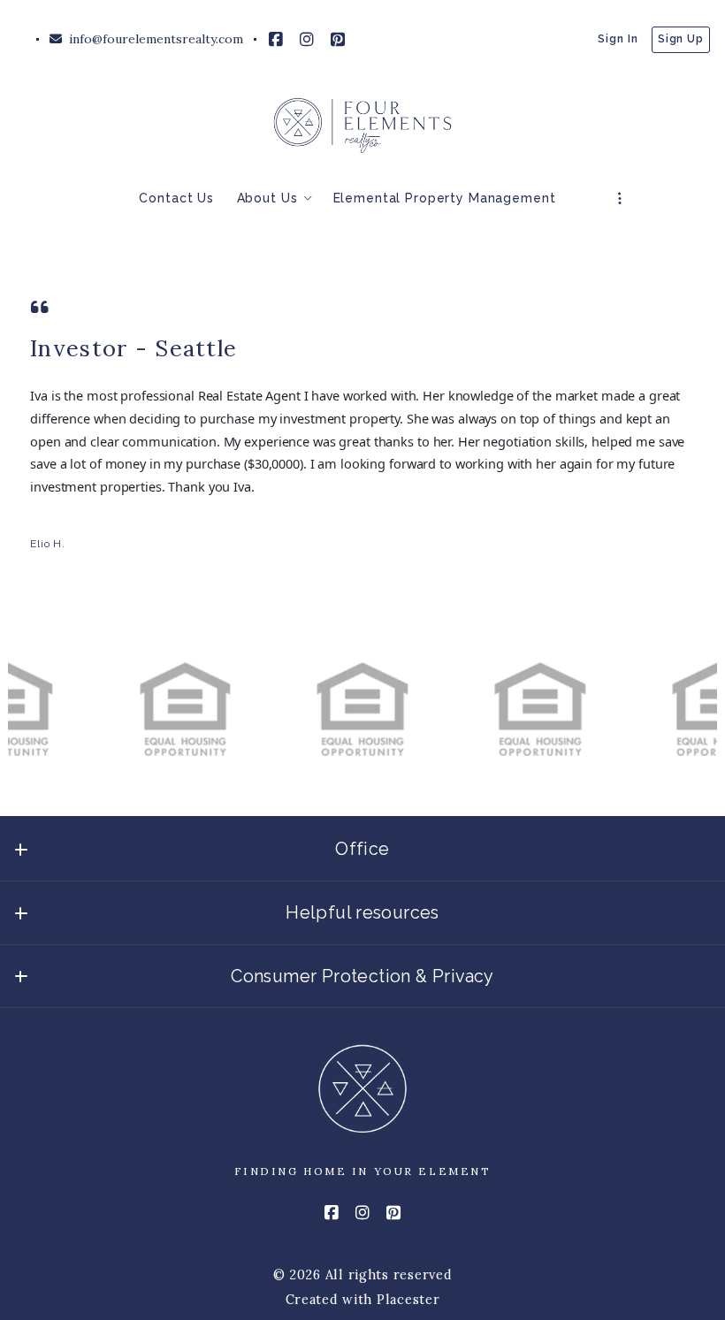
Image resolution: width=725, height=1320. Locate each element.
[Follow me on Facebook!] (276, 40)
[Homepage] (362, 125)
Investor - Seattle (133, 347)
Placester (408, 1299)
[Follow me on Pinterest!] (338, 40)
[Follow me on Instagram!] (307, 40)
